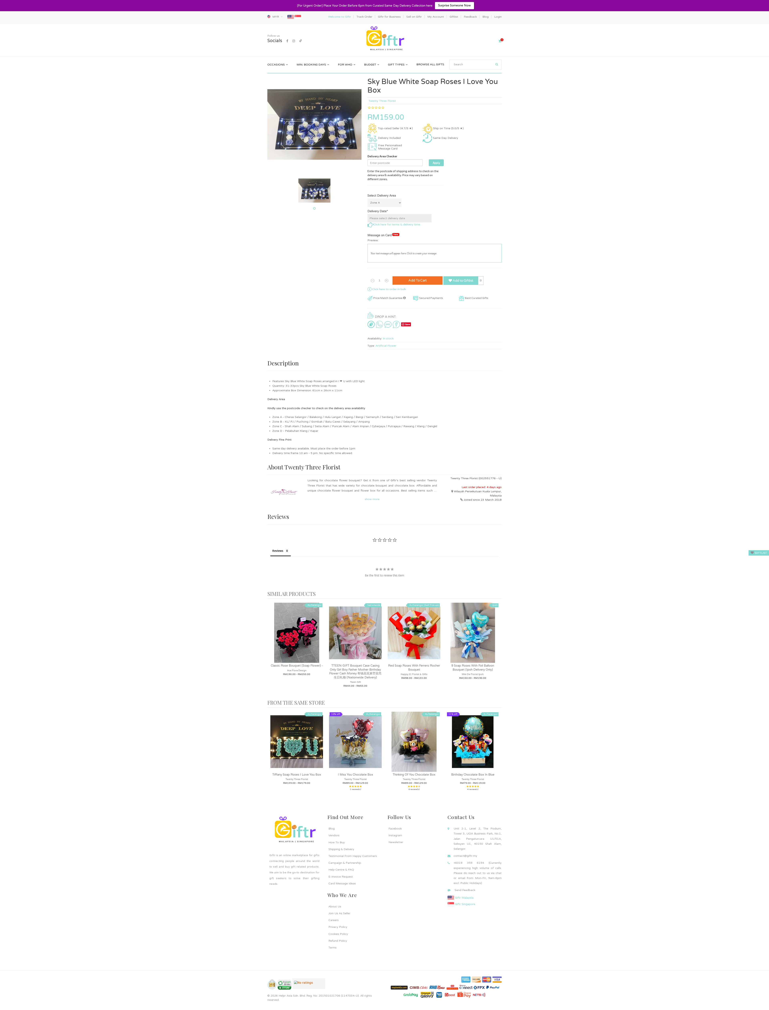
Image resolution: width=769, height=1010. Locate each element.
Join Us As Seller (339, 913)
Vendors (333, 835)
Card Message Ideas (342, 883)
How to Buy (336, 842)
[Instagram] (293, 41)
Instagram (395, 835)
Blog (331, 828)
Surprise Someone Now (454, 5)
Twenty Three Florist (382, 101)
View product (297, 637)
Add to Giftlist (462, 280)
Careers (333, 920)
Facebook (395, 828)
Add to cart (417, 280)
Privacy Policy (337, 927)
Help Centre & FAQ (341, 869)
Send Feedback (465, 890)
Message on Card (382, 235)
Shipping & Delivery (341, 849)
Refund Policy (337, 940)
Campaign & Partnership (344, 863)
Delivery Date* (377, 211)
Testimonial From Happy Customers (352, 856)
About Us (334, 906)
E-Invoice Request (340, 876)
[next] (498, 649)
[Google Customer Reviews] (308, 985)
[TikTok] (300, 41)
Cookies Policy (338, 934)
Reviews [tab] (277, 551)
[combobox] (475, 64)
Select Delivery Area (381, 195)
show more (372, 499)
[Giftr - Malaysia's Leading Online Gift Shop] (384, 38)
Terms (332, 947)
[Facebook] (287, 41)
